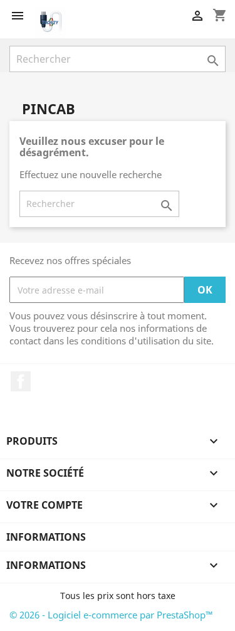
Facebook (21, 381)
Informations (46, 537)
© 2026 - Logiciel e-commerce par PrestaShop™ (111, 614)
